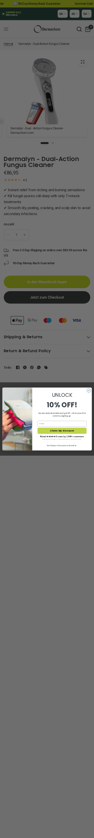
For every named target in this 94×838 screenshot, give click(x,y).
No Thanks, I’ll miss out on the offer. (62, 445)
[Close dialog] (89, 390)
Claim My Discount (62, 430)
